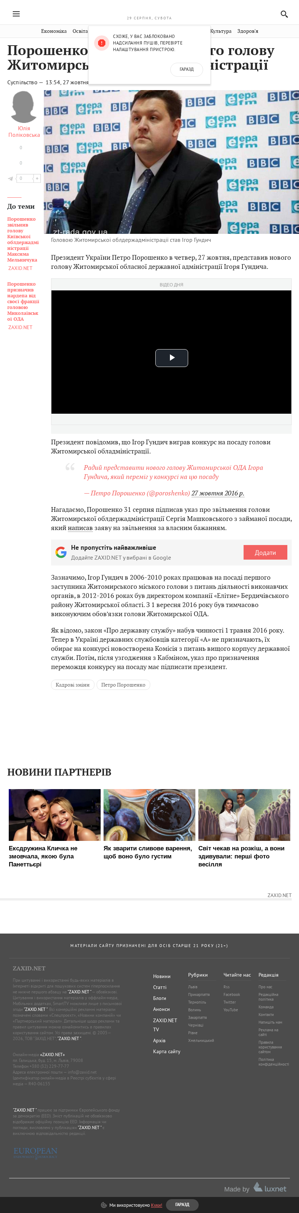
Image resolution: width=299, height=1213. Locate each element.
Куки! (156, 1205)
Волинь (194, 1009)
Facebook (232, 994)
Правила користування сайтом (270, 1047)
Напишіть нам (270, 1022)
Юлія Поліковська (24, 131)
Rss (227, 986)
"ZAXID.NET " (79, 991)
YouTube (231, 1009)
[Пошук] (282, 14)
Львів (192, 986)
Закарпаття (197, 1017)
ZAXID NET (149, 9)
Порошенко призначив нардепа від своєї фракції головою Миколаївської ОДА (23, 301)
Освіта (80, 31)
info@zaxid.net (82, 1072)
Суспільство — (25, 82)
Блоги (159, 998)
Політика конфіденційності (274, 1062)
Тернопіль (197, 1002)
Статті (160, 987)
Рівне (193, 1032)
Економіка (54, 31)
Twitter (230, 1002)
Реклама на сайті (268, 1032)
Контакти (266, 1014)
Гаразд (187, 70)
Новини (162, 976)
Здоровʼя (247, 31)
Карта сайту (166, 1051)
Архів (159, 1040)
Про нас (265, 986)
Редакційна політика (268, 997)
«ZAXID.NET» (52, 1054)
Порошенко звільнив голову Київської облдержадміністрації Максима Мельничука (23, 239)
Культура (221, 31)
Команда (266, 1006)
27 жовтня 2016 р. (218, 493)
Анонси (161, 1009)
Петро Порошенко (123, 684)
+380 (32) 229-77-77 (49, 1066)
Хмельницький (201, 1040)
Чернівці (195, 1025)
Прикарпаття (199, 994)
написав (80, 528)
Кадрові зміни (73, 684)
